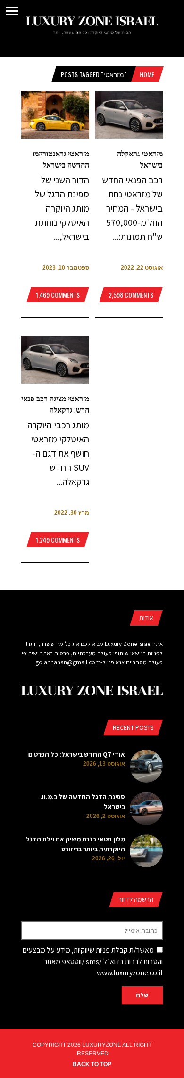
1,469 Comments (58, 295)
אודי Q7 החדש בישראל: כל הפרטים (76, 754)
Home (147, 74)
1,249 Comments (58, 540)
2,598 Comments (131, 295)
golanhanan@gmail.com (67, 662)
